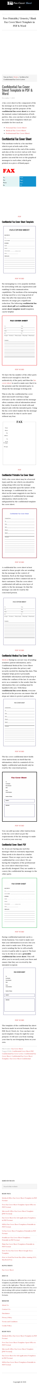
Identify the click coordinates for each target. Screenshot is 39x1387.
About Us (5, 1305)
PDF (19, 216)
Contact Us (6, 1309)
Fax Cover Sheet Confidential (20, 1059)
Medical (5, 660)
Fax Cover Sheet (17, 1049)
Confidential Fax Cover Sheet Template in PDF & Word (17, 90)
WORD (21, 278)
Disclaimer (6, 1313)
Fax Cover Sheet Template (19, 3)
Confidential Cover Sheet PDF (23, 1051)
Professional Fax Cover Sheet (18, 133)
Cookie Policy (7, 1326)
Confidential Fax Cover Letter (12, 1054)
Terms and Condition (9, 1322)
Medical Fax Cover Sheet (16, 130)
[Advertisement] (19, 51)
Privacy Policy (7, 1317)
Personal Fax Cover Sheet (16, 128)
